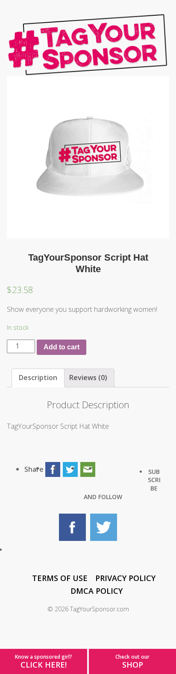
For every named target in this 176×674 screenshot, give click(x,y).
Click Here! (44, 664)
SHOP (132, 664)
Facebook (72, 527)
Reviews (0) (88, 377)
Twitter (103, 527)
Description (38, 377)
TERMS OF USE (60, 578)
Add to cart (61, 347)
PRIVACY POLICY (125, 578)
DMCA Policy (96, 591)
